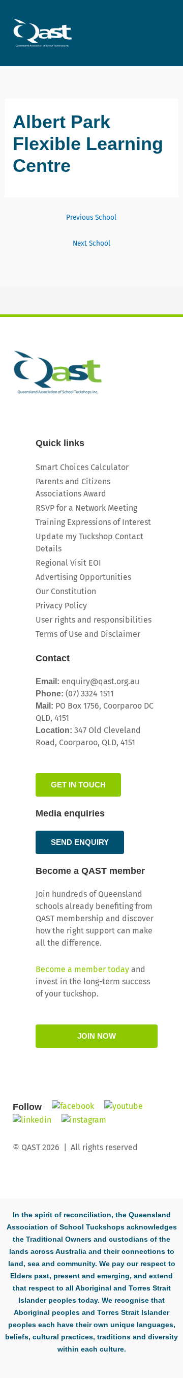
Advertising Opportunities (83, 577)
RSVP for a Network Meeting (86, 508)
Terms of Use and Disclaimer (88, 634)
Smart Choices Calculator (82, 467)
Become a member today (82, 969)
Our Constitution (66, 591)
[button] (163, 26)
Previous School (91, 217)
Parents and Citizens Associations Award (73, 488)
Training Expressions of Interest (93, 522)
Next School (91, 243)
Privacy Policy (61, 605)
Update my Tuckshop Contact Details (89, 542)
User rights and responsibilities (93, 620)
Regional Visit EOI (68, 563)
